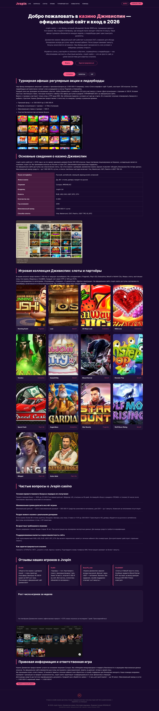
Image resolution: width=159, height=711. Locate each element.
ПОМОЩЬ (85, 3)
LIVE (29, 3)
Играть (67, 63)
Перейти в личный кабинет (26, 683)
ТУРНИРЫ (69, 74)
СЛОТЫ (45, 3)
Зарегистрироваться (86, 63)
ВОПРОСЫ (37, 3)
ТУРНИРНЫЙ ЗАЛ (63, 3)
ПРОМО (52, 3)
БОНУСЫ (82, 74)
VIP (92, 74)
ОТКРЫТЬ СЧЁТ (136, 3)
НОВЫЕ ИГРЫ (75, 3)
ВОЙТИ (125, 3)
